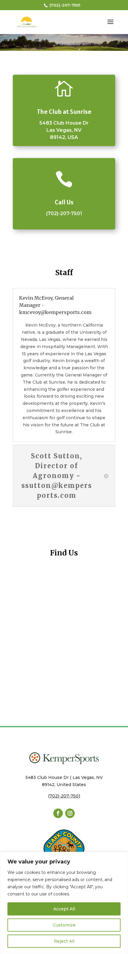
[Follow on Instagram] (70, 813)
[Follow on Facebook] (58, 813)
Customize (64, 925)
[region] (64, 903)
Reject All (64, 941)
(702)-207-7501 (64, 5)
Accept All (64, 909)
